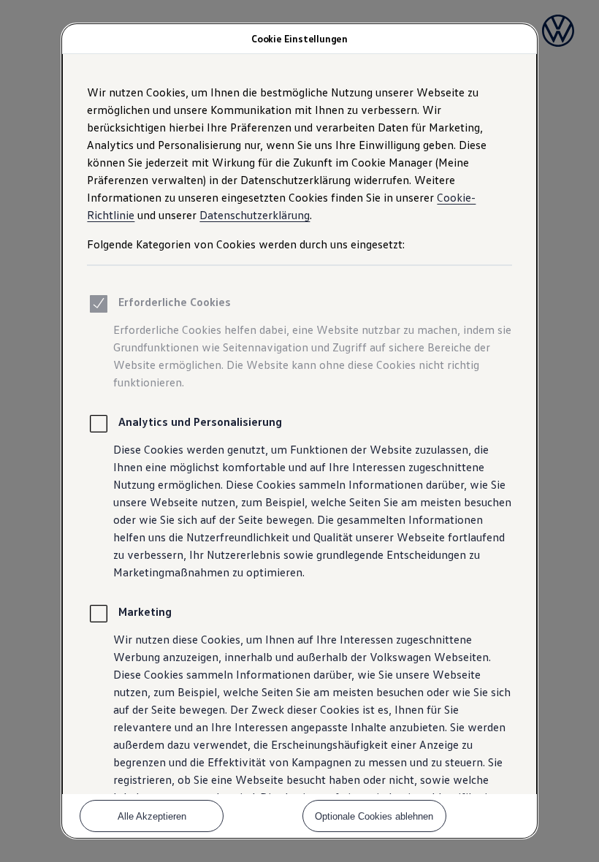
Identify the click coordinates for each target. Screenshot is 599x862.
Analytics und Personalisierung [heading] (200, 421)
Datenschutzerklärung (254, 214)
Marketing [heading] (145, 611)
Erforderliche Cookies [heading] (174, 301)
